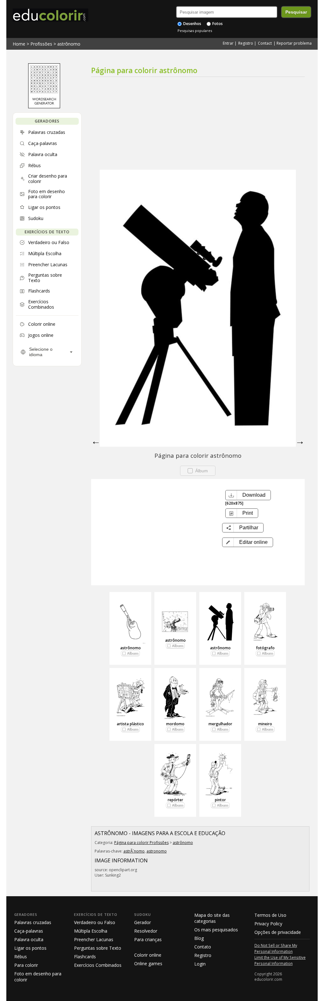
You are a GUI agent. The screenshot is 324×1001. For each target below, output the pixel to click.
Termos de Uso (270, 915)
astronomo (156, 851)
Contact (265, 43)
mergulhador (220, 724)
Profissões (41, 44)
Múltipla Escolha (90, 931)
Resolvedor (145, 931)
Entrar (228, 43)
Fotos (217, 23)
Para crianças (148, 939)
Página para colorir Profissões (141, 842)
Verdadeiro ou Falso (94, 922)
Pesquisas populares (195, 30)
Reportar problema (294, 43)
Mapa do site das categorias (212, 918)
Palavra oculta (28, 939)
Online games (148, 963)
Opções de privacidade (277, 932)
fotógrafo (265, 648)
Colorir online (147, 955)
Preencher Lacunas (93, 939)
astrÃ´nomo (134, 851)
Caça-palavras (28, 931)
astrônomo (68, 44)
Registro (245, 43)
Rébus (20, 957)
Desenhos (191, 23)
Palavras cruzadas (32, 922)
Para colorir (26, 965)
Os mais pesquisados (216, 930)
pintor (220, 800)
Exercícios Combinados (98, 965)
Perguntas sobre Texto (97, 948)
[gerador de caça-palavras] (44, 107)
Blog (199, 938)
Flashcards (85, 957)
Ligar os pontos (30, 948)
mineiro (265, 724)
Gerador (142, 922)
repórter (175, 800)
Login (200, 964)
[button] (247, 542)
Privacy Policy (268, 924)
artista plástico (130, 724)
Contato (202, 947)
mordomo (175, 724)
